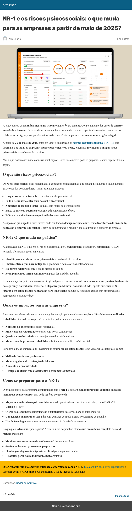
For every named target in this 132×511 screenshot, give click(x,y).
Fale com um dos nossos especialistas (104, 466)
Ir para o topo (122, 496)
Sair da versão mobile (66, 506)
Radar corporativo (26, 482)
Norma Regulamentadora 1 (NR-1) (93, 143)
